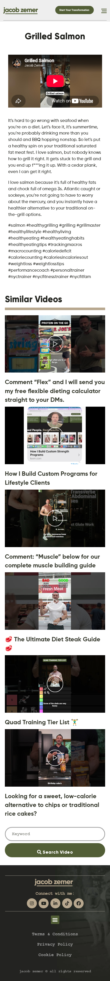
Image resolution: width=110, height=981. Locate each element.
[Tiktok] (67, 903)
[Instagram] (32, 903)
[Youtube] (44, 903)
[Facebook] (79, 903)
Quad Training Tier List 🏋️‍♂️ (42, 722)
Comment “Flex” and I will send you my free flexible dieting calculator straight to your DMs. (55, 390)
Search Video (65, 849)
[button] (55, 920)
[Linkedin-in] (55, 903)
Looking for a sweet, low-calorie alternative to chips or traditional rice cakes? (52, 804)
